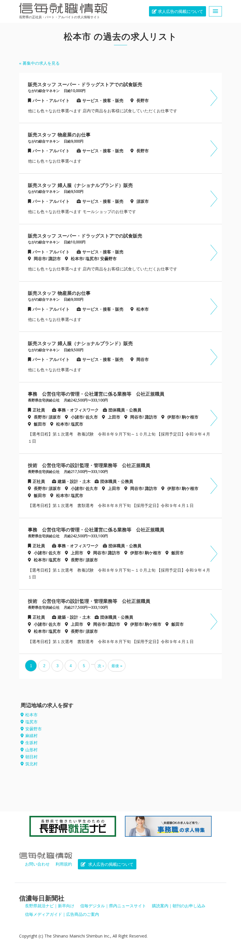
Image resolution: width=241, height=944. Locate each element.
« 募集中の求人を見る (39, 63)
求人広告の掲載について (180, 11)
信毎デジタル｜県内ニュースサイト (113, 905)
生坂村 (31, 742)
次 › (101, 666)
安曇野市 (33, 729)
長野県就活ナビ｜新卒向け (49, 905)
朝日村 (31, 756)
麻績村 (31, 735)
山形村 (31, 749)
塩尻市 (31, 721)
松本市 (31, 714)
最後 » (116, 666)
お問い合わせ (37, 864)
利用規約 (64, 864)
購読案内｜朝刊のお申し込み (178, 905)
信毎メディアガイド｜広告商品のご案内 (62, 914)
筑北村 (31, 763)
